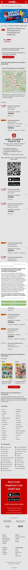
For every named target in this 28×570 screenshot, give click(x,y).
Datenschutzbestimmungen (20, 264)
